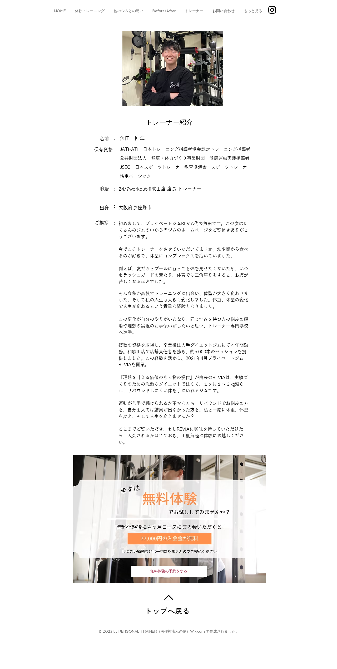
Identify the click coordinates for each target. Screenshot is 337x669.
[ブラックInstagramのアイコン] (272, 10)
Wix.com (197, 631)
